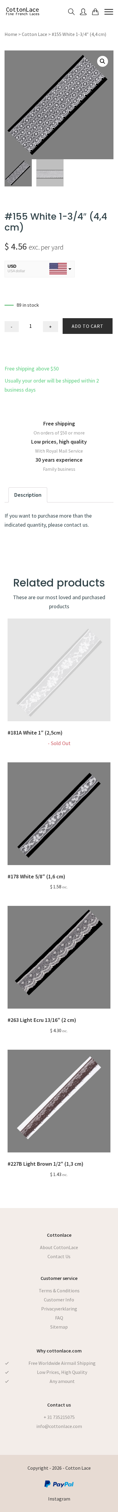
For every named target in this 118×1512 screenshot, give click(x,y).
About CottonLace (59, 1247)
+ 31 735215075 (59, 1417)
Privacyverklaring (59, 1309)
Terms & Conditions (59, 1290)
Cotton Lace (34, 34)
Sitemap (59, 1327)
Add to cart (87, 326)
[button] (102, 61)
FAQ (59, 1318)
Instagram (59, 1499)
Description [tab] (27, 494)
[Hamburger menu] (108, 11)
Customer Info (59, 1300)
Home (11, 34)
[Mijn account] (83, 11)
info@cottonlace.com (59, 1426)
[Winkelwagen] (95, 11)
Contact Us (59, 1256)
